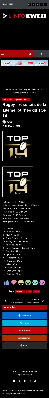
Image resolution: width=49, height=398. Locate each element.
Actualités (17, 89)
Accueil (8, 89)
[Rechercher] (30, 53)
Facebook (26, 315)
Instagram (25, 338)
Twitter (25, 323)
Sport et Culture (21, 99)
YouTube (25, 330)
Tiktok (25, 345)
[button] (41, 53)
